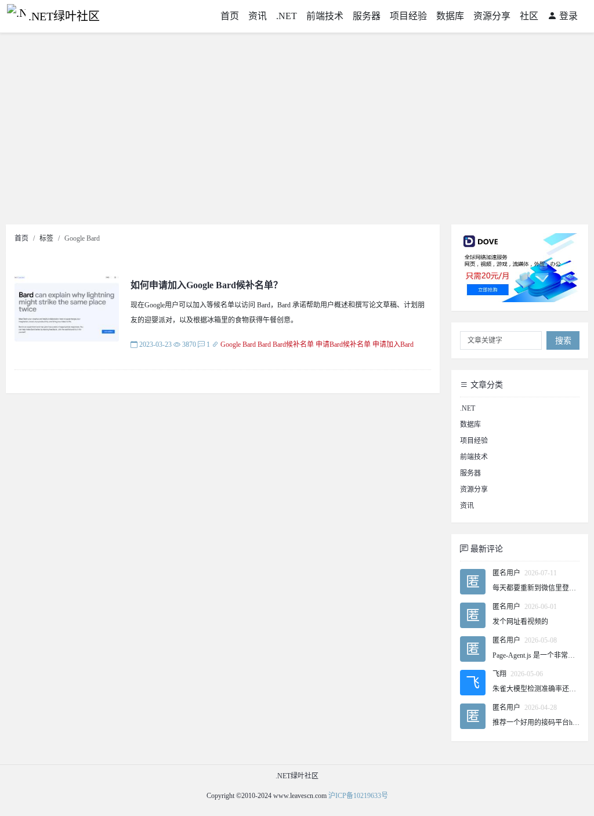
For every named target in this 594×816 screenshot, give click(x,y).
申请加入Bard (393, 344)
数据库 (450, 16)
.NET (286, 16)
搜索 (563, 340)
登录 (567, 16)
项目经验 (408, 16)
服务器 (367, 16)
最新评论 (485, 549)
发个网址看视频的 (520, 622)
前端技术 (324, 16)
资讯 (257, 16)
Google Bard (238, 344)
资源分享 (491, 16)
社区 (529, 16)
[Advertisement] (297, 131)
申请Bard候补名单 (343, 344)
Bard (264, 344)
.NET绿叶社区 (64, 16)
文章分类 (485, 384)
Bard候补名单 (293, 344)
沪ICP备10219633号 (358, 796)
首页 (229, 16)
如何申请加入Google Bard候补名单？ (206, 285)
